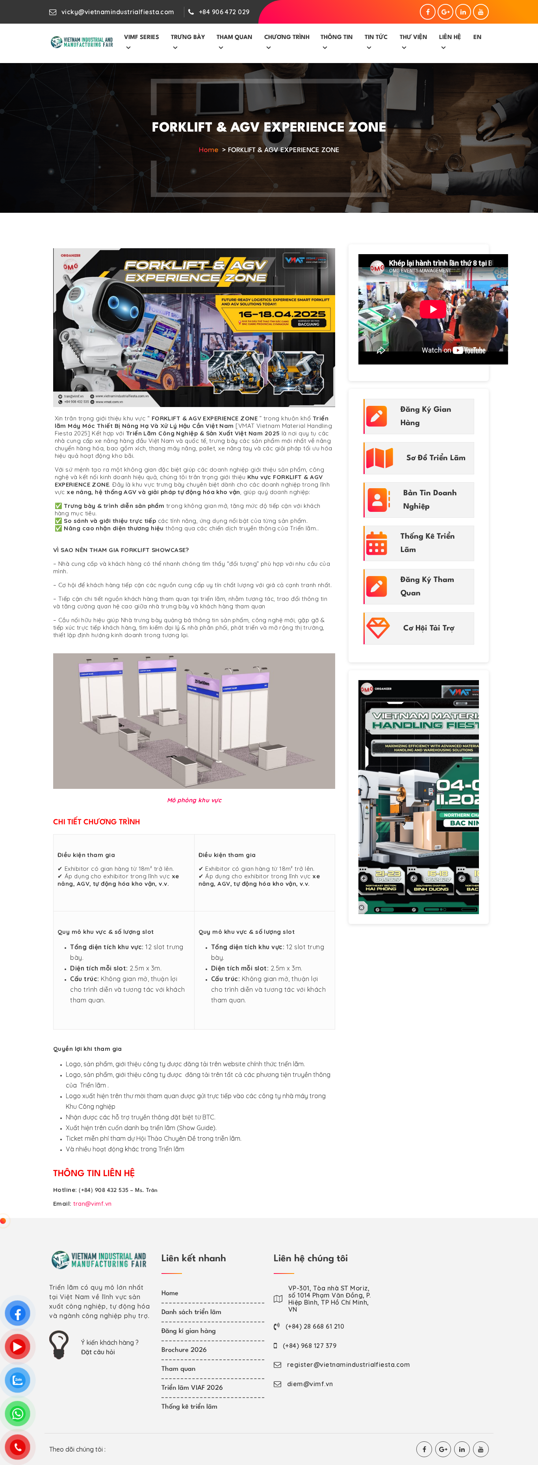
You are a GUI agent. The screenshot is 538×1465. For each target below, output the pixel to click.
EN (477, 38)
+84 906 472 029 (224, 12)
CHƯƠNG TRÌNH (287, 38)
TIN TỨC (376, 38)
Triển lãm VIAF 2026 (192, 1388)
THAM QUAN (234, 38)
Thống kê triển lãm (189, 1407)
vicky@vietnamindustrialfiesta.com (117, 12)
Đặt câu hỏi (98, 1352)
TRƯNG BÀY (188, 38)
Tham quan (178, 1369)
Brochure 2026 (184, 1350)
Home (208, 149)
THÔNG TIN (337, 38)
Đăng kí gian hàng (188, 1331)
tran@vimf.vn (92, 1203)
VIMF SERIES (141, 38)
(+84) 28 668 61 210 (315, 1326)
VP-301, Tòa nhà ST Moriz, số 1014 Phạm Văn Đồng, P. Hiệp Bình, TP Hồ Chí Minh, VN (329, 1299)
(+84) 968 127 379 (309, 1345)
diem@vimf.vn (310, 1383)
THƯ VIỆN (413, 38)
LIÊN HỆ (450, 38)
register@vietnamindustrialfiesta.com (348, 1364)
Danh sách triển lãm (191, 1312)
